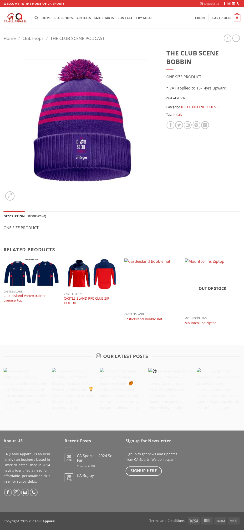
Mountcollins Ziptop (201, 323)
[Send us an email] (233, 3)
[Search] (36, 17)
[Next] (240, 301)
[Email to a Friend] (188, 125)
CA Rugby (85, 475)
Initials (177, 114)
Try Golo (144, 18)
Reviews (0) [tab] (37, 216)
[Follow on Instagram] (229, 3)
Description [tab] (14, 216)
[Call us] (238, 3)
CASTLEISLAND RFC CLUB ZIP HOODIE (86, 300)
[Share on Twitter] (179, 125)
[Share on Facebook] (170, 125)
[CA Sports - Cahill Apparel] (15, 18)
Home (46, 18)
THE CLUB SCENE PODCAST (77, 38)
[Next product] (227, 38)
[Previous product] (236, 38)
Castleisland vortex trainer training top (25, 298)
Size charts (104, 18)
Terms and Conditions (167, 520)
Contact (125, 18)
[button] (209, 3)
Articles (83, 18)
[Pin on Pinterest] (196, 125)
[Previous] (3, 301)
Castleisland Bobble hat (143, 319)
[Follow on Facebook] (224, 3)
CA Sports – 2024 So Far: (94, 458)
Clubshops (63, 18)
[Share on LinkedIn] (205, 125)
